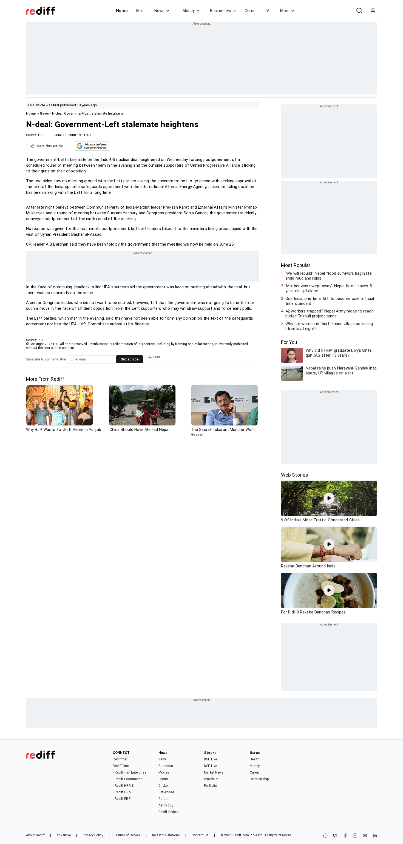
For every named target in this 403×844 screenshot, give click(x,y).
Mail (139, 10)
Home (122, 10)
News (159, 10)
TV (266, 10)
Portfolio (210, 786)
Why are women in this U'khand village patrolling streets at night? (329, 326)
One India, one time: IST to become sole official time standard (329, 301)
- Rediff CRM (122, 792)
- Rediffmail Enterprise (129, 772)
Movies (163, 772)
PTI (40, 135)
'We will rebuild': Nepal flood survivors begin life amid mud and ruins (328, 276)
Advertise (63, 835)
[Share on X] (335, 836)
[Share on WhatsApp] (325, 836)
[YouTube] (365, 836)
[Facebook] (345, 836)
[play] (328, 498)
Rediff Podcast (169, 812)
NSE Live (210, 766)
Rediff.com (240, 835)
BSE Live (210, 759)
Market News (213, 772)
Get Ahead (166, 792)
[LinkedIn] (375, 836)
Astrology (165, 805)
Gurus (250, 10)
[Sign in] (373, 10)
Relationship (259, 779)
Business (165, 766)
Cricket (163, 786)
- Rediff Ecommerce (127, 779)
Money (189, 10)
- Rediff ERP (121, 799)
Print (156, 357)
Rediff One (121, 766)
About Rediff (35, 835)
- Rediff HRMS (123, 786)
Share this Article (49, 146)
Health (255, 759)
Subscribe (129, 359)
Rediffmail (120, 759)
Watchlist (211, 779)
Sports (163, 779)
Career (255, 772)
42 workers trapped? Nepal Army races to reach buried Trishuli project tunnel (329, 314)
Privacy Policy (93, 835)
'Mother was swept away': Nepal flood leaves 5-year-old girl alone (329, 288)
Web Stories (294, 475)
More (285, 10)
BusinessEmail (223, 10)
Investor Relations (166, 835)
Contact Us (200, 835)
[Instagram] (355, 836)
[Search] (359, 10)
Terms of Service (128, 835)
